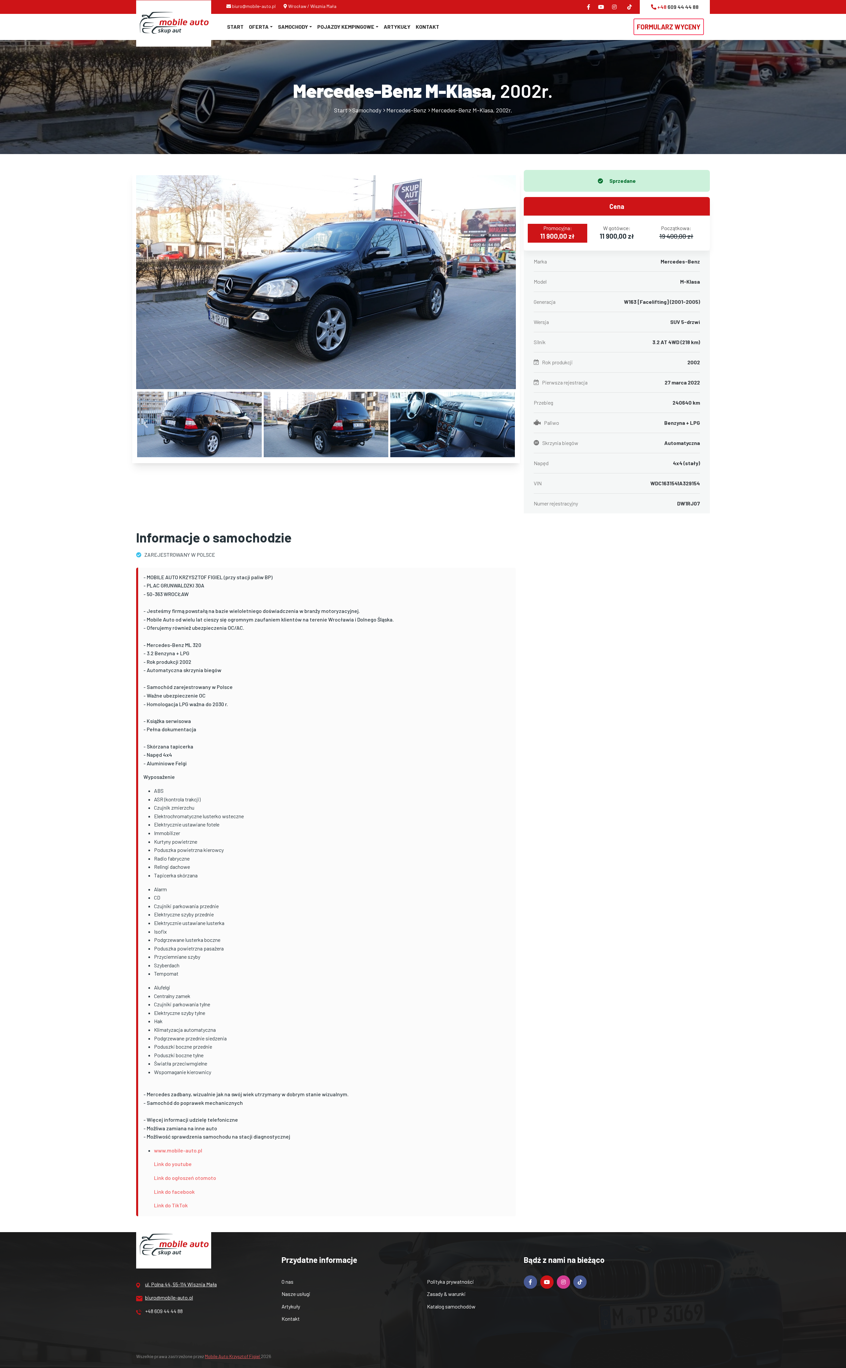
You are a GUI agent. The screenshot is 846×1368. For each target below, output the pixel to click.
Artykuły (397, 26)
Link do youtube (173, 1164)
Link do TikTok (171, 1205)
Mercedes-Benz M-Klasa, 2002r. (471, 110)
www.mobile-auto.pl (178, 1150)
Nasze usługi (296, 1294)
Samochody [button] (293, 26)
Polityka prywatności (450, 1281)
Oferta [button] (259, 26)
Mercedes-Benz (406, 110)
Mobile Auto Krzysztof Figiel (233, 1356)
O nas (287, 1281)
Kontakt (427, 26)
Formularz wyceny (669, 27)
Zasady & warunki (446, 1294)
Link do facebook (174, 1191)
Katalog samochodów (451, 1306)
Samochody (366, 110)
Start (235, 26)
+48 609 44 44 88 (164, 1311)
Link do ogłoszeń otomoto (185, 1178)
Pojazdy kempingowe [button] (345, 26)
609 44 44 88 (678, 7)
